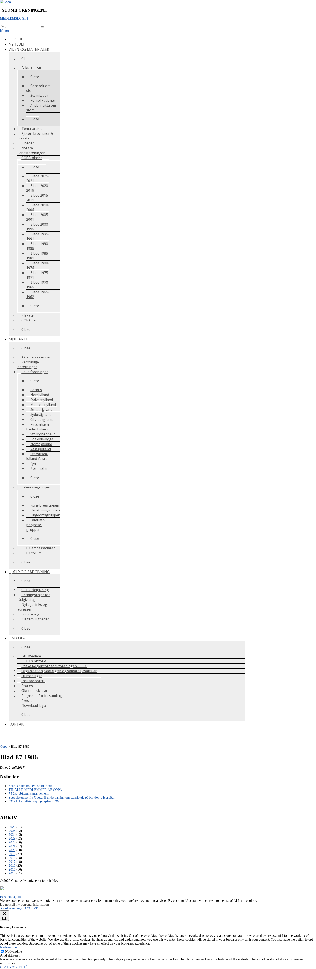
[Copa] (5, 2)
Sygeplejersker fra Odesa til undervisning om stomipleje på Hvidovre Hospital (61, 797)
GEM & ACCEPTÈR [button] (15, 967)
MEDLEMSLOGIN (14, 18)
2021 (12, 846)
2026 (12, 827)
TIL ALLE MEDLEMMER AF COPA (35, 789)
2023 (12, 838)
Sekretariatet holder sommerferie (30, 786)
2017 (12, 861)
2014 (12, 873)
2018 (12, 858)
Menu (4, 30)
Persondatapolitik (11, 897)
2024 (12, 834)
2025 (12, 831)
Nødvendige (13, 951)
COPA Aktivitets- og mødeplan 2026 (34, 801)
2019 (12, 854)
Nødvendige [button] (8, 947)
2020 (12, 850)
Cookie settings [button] (11, 908)
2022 (12, 842)
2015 (12, 869)
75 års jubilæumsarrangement (28, 793)
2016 (12, 865)
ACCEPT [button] (31, 908)
